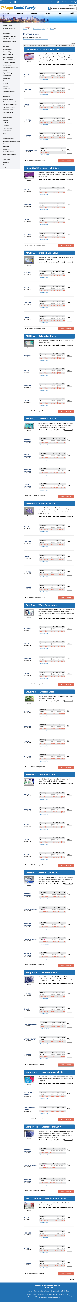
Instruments (6, 115)
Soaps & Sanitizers (8, 151)
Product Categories (39, 29)
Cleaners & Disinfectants (10, 60)
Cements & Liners (8, 57)
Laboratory (6, 125)
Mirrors (5, 133)
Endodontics (6, 78)
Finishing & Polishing (9, 91)
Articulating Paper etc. (9, 36)
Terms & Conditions (41, 1291)
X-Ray (4, 167)
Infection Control (8, 112)
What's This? (68, 64)
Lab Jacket (6, 123)
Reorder (20, 13)
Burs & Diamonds (8, 54)
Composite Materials (9, 62)
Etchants (5, 83)
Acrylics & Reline (7, 25)
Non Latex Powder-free (41, 39)
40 (73, 45)
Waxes (5, 165)
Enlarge (29, 61)
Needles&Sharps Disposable (11, 141)
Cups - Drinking (7, 73)
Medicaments (7, 130)
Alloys (4, 31)
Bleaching (6, 46)
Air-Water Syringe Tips (9, 28)
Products (5, 13)
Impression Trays (8, 109)
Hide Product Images (29, 45)
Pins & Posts (6, 144)
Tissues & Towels (8, 157)
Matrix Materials (7, 128)
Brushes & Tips (7, 52)
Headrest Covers (8, 99)
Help (67, 1291)
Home (25, 29)
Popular (34, 13)
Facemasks (6, 88)
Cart (70, 13)
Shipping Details (57, 1291)
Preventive (6, 146)
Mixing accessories (8, 138)
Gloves (47, 13)
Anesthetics (6, 33)
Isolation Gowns (7, 117)
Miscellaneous (7, 136)
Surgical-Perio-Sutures (9, 154)
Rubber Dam (6, 149)
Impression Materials (9, 107)
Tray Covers (6, 159)
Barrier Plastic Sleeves (9, 41)
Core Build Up (7, 65)
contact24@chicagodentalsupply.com (48, 1285)
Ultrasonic (6, 162)
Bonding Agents (7, 49)
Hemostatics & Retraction (10, 102)
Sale (59, 13)
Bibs (4, 44)
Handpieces (6, 96)
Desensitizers (7, 75)
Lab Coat (5, 120)
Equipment (6, 81)
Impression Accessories (10, 104)
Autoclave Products (8, 39)
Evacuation (6, 86)
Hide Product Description (41, 45)
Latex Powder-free (28, 39)
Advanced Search (72, 5)
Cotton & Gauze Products (10, 67)
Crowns (5, 70)
